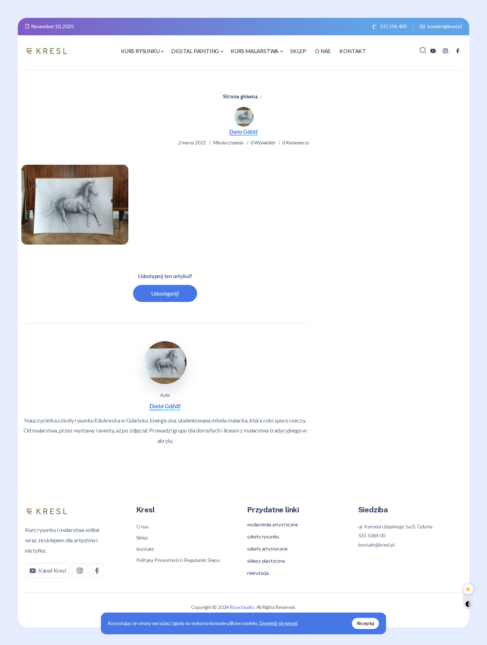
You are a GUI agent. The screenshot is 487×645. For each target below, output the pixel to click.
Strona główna (240, 96)
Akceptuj (365, 623)
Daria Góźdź (243, 131)
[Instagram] (445, 50)
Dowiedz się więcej (278, 623)
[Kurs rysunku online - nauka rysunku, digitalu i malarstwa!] (48, 50)
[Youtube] (433, 50)
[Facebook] (457, 50)
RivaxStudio (242, 607)
